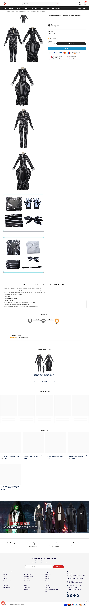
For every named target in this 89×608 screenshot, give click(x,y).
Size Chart (37, 285)
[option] (44, 368)
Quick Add (44, 381)
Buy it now (67, 48)
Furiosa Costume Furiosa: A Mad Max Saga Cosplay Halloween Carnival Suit (78, 455)
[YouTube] (74, 595)
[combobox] (39, 3)
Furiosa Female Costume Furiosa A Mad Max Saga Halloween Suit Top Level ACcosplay (10, 455)
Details (23, 285)
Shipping (45, 285)
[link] (8, 418)
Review (30, 285)
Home (4, 11)
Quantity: (50, 41)
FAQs (63, 285)
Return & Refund (54, 285)
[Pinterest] (71, 595)
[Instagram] (68, 595)
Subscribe (58, 567)
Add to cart (71, 43)
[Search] (40, 3)
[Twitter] (78, 595)
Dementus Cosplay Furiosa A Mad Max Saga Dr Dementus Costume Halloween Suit (33, 455)
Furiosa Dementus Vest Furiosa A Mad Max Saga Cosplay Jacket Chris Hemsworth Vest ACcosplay (10, 487)
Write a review (76, 338)
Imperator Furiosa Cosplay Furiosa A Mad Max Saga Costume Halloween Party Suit (55, 455)
